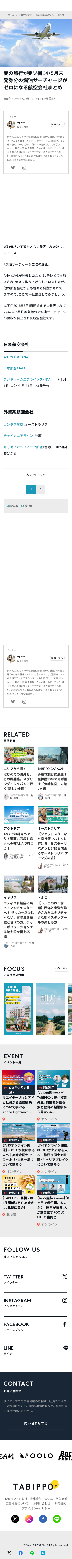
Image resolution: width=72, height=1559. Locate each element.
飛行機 (27, 506)
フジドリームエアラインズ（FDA (27, 379)
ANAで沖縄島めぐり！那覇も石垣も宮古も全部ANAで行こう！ (18, 841)
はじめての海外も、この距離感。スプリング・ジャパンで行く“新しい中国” (18, 781)
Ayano (21, 122)
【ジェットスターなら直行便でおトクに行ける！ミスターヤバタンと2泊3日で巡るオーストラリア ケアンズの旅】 (53, 846)
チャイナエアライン (18, 435)
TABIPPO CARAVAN (51, 769)
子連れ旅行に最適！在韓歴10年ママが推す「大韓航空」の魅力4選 (52, 781)
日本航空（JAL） (14, 368)
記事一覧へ (57, 124)
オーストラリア (49, 828)
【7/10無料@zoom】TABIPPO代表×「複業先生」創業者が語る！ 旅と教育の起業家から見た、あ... (52, 1102)
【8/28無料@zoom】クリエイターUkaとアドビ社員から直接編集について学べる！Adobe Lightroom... (18, 1102)
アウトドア (12, 828)
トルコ (42, 897)
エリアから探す (15, 769)
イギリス (10, 897)
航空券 (13, 506)
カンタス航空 (13, 424)
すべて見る (61, 968)
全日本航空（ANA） (17, 357)
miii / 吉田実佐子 (21, 856)
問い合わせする (36, 1423)
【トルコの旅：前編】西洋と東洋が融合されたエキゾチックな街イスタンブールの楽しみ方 (52, 912)
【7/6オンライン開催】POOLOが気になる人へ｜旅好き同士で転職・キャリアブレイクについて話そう (53, 1154)
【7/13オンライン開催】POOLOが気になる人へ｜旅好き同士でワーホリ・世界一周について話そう (18, 1154)
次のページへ (36, 475)
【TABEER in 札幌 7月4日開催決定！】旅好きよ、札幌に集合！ (18, 1203)
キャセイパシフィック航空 (23, 447)
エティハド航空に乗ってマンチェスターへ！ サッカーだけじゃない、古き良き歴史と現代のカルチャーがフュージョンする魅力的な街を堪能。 (19, 920)
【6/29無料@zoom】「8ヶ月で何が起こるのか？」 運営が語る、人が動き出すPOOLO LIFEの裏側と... (53, 1207)
